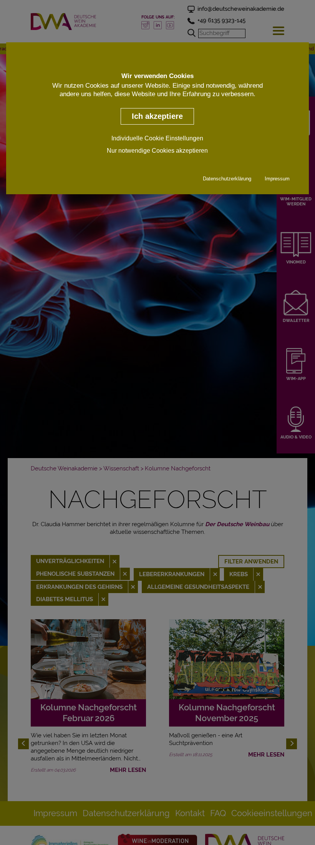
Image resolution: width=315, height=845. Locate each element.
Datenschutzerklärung (227, 179)
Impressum (277, 179)
